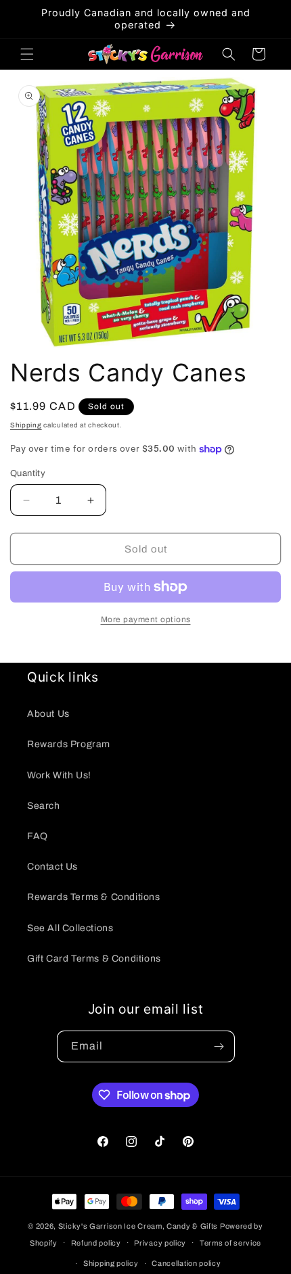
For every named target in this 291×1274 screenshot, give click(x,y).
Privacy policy (160, 1243)
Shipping (26, 425)
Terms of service (230, 1243)
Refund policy (96, 1243)
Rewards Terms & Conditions (93, 897)
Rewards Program (68, 744)
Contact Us (52, 867)
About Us (48, 714)
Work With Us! (59, 775)
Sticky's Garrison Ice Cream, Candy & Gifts (138, 1226)
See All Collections (70, 928)
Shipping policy (111, 1263)
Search (43, 806)
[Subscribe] (219, 1046)
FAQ (37, 836)
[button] (27, 54)
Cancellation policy (186, 1263)
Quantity (27, 473)
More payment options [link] (146, 619)
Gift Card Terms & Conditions (94, 958)
